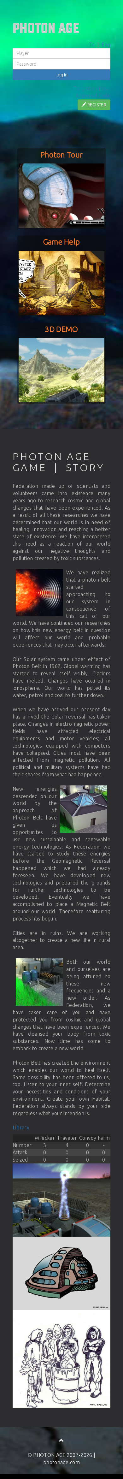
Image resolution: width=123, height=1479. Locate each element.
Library (21, 1127)
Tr (92, 44)
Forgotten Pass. (92, 88)
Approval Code (92, 95)
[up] (61, 1440)
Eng (106, 44)
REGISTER (96, 104)
